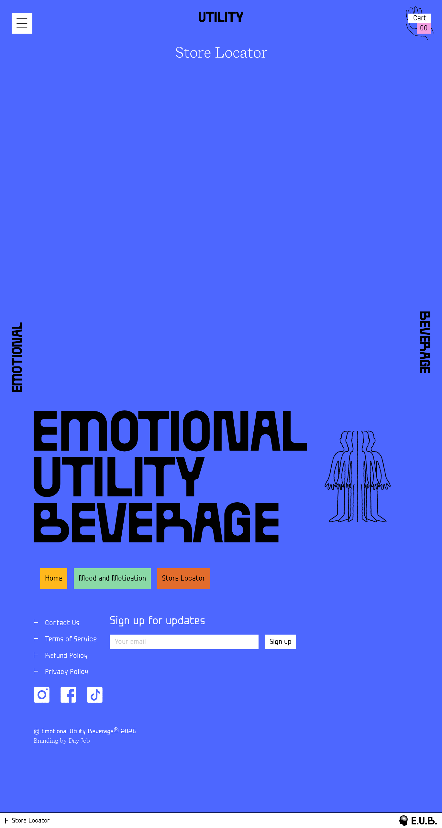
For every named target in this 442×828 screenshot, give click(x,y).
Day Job (79, 740)
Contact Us (62, 623)
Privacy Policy (66, 672)
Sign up (281, 641)
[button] (22, 23)
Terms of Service (71, 639)
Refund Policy (66, 655)
